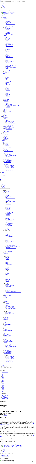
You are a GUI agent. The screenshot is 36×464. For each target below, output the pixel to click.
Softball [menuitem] (7, 80)
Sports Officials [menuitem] (6, 99)
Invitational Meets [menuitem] (8, 20)
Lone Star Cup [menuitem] (6, 72)
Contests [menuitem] (5, 27)
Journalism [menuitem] (5, 48)
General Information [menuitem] (5, 397)
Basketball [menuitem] (7, 76)
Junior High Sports (7, 270)
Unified (4, 327)
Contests (5, 202)
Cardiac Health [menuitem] (8, 107)
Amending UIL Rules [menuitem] (7, 162)
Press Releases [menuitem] (6, 144)
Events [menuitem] (7, 59)
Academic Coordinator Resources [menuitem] (11, 67)
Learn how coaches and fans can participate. (6, 462)
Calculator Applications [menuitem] (9, 212)
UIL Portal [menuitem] (3, 7)
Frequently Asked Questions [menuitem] (10, 158)
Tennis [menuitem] (7, 83)
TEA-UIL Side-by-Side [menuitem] (7, 164)
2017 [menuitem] (3, 380)
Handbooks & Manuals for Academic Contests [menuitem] (13, 65)
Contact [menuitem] (3, 5)
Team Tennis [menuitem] (8, 82)
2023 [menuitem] (3, 375)
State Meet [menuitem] (7, 23)
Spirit (3, 320)
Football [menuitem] (7, 78)
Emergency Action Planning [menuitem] (10, 285)
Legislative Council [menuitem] (5, 398)
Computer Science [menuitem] (8, 36)
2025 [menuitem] (3, 373)
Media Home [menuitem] (6, 143)
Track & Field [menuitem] (8, 84)
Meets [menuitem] (7, 60)
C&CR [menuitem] (5, 323)
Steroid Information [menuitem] (9, 104)
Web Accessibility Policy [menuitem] (6, 456)
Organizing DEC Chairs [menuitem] (9, 170)
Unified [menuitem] (3, 140)
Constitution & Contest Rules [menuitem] (8, 151)
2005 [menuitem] (3, 390)
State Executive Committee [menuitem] (8, 161)
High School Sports (7, 256)
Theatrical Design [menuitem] (8, 43)
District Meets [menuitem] (8, 21)
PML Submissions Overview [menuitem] (10, 127)
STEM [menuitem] (5, 35)
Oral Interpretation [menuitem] (8, 53)
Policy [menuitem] (3, 148)
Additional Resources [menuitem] (9, 70)
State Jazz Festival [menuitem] (8, 309)
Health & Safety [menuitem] (6, 101)
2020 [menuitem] (3, 378)
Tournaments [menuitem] (8, 56)
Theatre (5, 217)
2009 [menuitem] (3, 387)
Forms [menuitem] (7, 63)
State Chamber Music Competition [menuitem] (11, 123)
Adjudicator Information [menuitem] (9, 46)
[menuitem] (8, 12)
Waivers (5, 343)
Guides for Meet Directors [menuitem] (10, 61)
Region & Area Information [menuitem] (8, 128)
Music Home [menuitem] (6, 117)
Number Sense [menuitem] (8, 38)
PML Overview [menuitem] (8, 312)
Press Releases (4, 366)
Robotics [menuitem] (7, 39)
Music (3, 300)
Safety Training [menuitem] (8, 102)
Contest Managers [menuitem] (8, 224)
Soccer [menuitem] (7, 92)
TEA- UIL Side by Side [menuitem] (7, 136)
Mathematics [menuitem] (8, 37)
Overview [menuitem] (7, 193)
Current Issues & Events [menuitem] (9, 205)
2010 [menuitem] (3, 386)
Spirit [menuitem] (3, 133)
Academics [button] (4, 190)
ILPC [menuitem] (7, 50)
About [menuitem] (3, 183)
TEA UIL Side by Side (7, 355)
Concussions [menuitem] (8, 106)
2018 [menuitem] (3, 379)
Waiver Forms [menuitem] (8, 156)
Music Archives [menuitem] (6, 130)
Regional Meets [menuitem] (8, 22)
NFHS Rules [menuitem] (6, 322)
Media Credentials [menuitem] (7, 336)
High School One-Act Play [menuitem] (10, 219)
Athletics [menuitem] (3, 73)
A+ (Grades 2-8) (6, 237)
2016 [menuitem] (3, 381)
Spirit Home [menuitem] (6, 134)
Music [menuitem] (3, 116)
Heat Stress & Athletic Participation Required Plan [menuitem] (13, 108)
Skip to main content (3, 0)
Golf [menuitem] (6, 79)
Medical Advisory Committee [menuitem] (10, 103)
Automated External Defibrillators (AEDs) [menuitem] (12, 105)
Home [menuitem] (3, 3)
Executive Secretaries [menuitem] (9, 129)
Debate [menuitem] (7, 54)
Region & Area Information (8, 314)
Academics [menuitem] (4, 17)
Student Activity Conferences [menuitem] (10, 26)
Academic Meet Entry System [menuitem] (10, 24)
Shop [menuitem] (3, 6)
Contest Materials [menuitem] (8, 28)
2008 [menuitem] (3, 388)
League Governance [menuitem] (7, 159)
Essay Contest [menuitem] (8, 206)
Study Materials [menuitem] (8, 66)
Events (5, 302)
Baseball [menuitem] (7, 75)
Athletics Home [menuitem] (6, 74)
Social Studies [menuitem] (8, 33)
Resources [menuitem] (7, 51)
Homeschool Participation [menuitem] (8, 163)
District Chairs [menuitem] (6, 109)
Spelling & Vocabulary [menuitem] (9, 34)
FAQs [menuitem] (5, 137)
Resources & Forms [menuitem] (9, 47)
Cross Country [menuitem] (8, 77)
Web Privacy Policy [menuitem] (5, 455)
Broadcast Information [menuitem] (7, 335)
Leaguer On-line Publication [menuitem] (8, 147)
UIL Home (3, 364)
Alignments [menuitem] (6, 100)
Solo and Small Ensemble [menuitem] (10, 121)
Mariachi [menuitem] (7, 119)
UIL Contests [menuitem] (8, 49)
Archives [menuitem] (7, 69)
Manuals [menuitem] (5, 297)
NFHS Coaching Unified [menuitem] (8, 141)
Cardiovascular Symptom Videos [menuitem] (11, 291)
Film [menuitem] (6, 45)
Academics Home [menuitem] (6, 18)
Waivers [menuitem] (5, 110)
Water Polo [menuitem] (7, 268)
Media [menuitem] (3, 142)
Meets (5, 192)
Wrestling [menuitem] (7, 86)
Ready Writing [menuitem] (8, 32)
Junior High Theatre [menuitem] (9, 42)
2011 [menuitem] (3, 385)
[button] (0, 179)
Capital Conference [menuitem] (9, 25)
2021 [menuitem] (3, 377)
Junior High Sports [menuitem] (7, 87)
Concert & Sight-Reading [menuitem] (10, 122)
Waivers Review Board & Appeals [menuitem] (11, 155)
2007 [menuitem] (3, 389)
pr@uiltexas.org (5, 415)
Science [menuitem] (7, 40)
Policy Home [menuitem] (6, 149)
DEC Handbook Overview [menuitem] (10, 169)
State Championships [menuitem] (7, 138)
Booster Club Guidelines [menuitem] (7, 111)
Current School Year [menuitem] (5, 372)
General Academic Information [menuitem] (10, 64)
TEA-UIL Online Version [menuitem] (10, 165)
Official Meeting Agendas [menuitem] (8, 160)
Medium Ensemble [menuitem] (9, 120)
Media (3, 331)
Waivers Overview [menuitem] (9, 344)
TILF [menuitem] (5, 71)
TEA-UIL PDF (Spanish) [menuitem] (10, 167)
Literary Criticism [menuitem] (8, 31)
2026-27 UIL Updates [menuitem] (7, 150)
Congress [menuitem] (7, 55)
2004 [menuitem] (3, 391)
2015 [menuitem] (3, 382)
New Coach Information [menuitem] (9, 57)
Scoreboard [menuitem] (6, 114)
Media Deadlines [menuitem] (6, 145)
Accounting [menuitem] (7, 29)
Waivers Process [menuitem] (8, 154)
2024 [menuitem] (3, 374)
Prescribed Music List (7, 311)
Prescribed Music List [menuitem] (7, 126)
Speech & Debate (7, 230)
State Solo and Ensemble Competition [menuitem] (11, 125)
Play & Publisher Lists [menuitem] (9, 44)
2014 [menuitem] (3, 383)
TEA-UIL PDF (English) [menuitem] (9, 166)
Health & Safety (6, 283)
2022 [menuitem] (3, 376)
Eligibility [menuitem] (5, 152)
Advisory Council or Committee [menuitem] (7, 395)
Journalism (6, 226)
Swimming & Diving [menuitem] (9, 81)
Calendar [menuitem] (7, 58)
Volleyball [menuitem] (7, 85)
